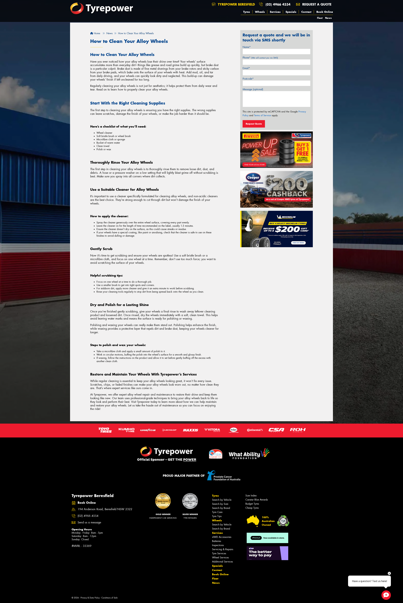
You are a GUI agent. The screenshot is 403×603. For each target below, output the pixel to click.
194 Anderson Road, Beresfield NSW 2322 (105, 509)
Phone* (260, 57)
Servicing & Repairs (222, 549)
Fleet (320, 17)
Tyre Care (217, 512)
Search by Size (220, 504)
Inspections (218, 545)
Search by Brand (221, 508)
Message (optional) (253, 89)
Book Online (324, 12)
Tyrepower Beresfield (236, 4)
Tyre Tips (216, 516)
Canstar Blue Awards (256, 499)
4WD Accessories (221, 537)
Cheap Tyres (252, 508)
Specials (291, 12)
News (328, 17)
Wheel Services (220, 557)
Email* (246, 68)
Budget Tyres (252, 503)
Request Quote (254, 123)
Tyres (246, 12)
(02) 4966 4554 (278, 4)
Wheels (260, 12)
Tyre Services (219, 553)
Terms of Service (262, 115)
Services (275, 12)
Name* (247, 47)
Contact (306, 12)
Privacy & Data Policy (90, 597)
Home (96, 33)
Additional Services (222, 561)
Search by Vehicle (221, 499)
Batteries (216, 541)
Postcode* (248, 78)
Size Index (251, 495)
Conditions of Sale (109, 597)
